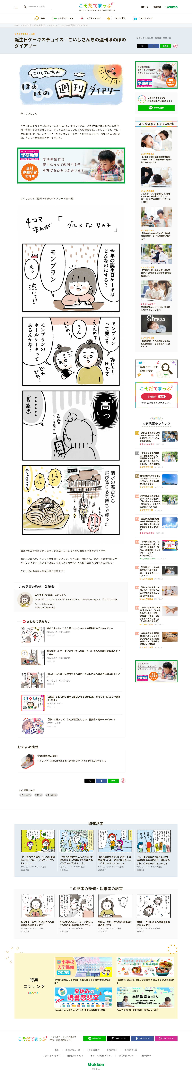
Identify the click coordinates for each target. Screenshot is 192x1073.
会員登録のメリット (75, 1055)
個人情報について (126, 1055)
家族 (33, 33)
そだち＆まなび (93, 18)
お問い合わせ (145, 1055)
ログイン (145, 6)
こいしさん (26, 795)
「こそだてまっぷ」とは (50, 1055)
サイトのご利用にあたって (101, 1055)
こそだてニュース (65, 18)
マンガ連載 (52, 795)
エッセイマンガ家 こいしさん (50, 594)
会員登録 (157, 6)
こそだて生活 (119, 18)
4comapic (50, 607)
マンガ (39, 795)
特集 (43, 18)
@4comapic (48, 604)
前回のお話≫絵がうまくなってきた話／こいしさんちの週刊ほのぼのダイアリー (63, 550)
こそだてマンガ (145, 18)
